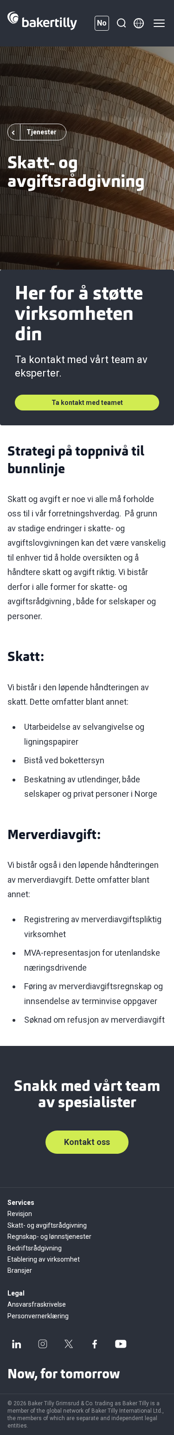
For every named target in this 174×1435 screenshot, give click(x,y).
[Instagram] (42, 1344)
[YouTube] (120, 1344)
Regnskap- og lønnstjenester (49, 1236)
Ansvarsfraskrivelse (36, 1304)
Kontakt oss (87, 1142)
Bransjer (19, 1270)
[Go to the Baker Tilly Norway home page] (42, 23)
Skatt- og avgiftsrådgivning (47, 1225)
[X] (68, 1344)
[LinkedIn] (16, 1344)
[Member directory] (138, 23)
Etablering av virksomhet (43, 1259)
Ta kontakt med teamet (87, 402)
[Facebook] (94, 1344)
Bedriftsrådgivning (34, 1248)
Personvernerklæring (38, 1316)
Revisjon (19, 1213)
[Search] (121, 23)
